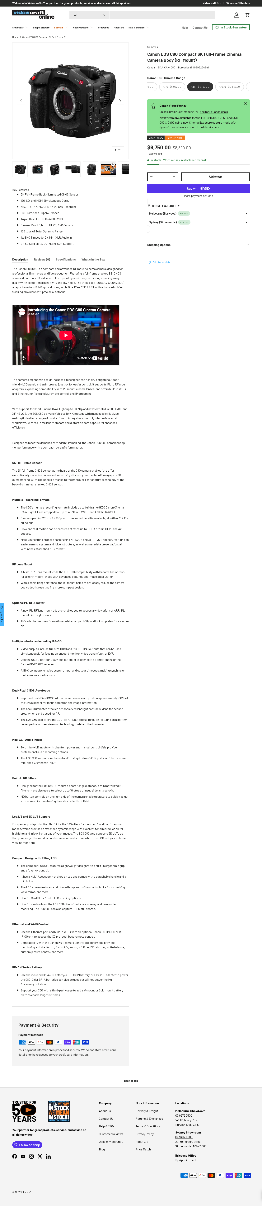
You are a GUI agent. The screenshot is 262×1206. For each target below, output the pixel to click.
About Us (119, 27)
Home (15, 37)
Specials (58, 27)
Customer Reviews (111, 1134)
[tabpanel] (70, 631)
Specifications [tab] (66, 259)
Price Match (143, 1149)
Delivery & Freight (147, 1111)
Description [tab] (20, 259)
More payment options (198, 195)
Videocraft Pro (212, 3)
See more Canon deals (214, 111)
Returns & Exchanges (149, 1118)
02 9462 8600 (184, 1137)
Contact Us (200, 27)
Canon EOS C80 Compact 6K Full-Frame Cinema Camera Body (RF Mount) (45, 37)
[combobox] (142, 15)
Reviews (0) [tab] (42, 259)
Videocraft (26, 1192)
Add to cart (215, 176)
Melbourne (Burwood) (162, 213)
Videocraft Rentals (238, 3)
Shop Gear (18, 27)
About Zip (142, 1141)
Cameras (152, 46)
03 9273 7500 (183, 1115)
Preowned (103, 27)
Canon (151, 67)
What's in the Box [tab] (93, 259)
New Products (81, 27)
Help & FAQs (107, 1126)
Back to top (131, 1080)
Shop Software (41, 27)
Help (185, 27)
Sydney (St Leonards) (163, 222)
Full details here (209, 127)
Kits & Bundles (137, 27)
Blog (102, 1149)
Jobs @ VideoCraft (111, 1141)
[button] (247, 15)
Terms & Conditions (148, 1126)
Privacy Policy (145, 1134)
